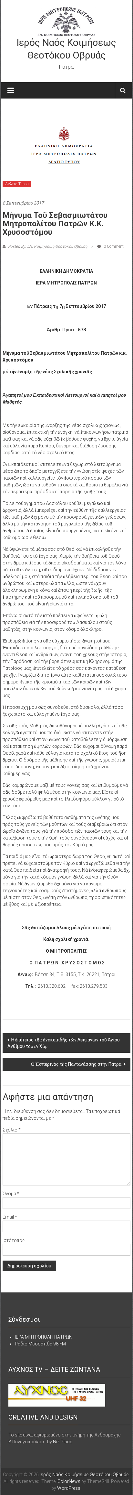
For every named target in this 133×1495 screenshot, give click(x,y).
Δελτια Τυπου (17, 184)
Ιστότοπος (14, 1240)
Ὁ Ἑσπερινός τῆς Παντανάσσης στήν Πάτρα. (76, 1064)
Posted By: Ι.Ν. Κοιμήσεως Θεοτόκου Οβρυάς (47, 246)
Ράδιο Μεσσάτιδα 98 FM (40, 1343)
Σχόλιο (12, 1129)
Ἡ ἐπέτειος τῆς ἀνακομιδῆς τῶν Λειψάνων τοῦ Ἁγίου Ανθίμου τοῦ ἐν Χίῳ (63, 1043)
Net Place (62, 1441)
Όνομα (11, 1193)
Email (10, 1217)
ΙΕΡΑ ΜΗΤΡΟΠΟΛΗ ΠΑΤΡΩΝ (43, 1337)
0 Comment (113, 246)
